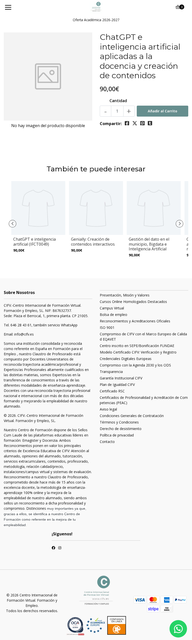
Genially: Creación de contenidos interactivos (93, 241)
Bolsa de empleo (113, 314)
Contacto (107, 441)
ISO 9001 (107, 327)
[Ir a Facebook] (53, 548)
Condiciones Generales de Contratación (132, 415)
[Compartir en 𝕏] (134, 123)
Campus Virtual (112, 308)
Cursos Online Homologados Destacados (133, 301)
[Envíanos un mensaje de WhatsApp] (178, 629)
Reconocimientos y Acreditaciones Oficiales (135, 321)
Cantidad (118, 100)
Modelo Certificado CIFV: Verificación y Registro (138, 352)
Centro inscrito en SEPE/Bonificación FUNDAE (137, 345)
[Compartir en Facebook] (127, 123)
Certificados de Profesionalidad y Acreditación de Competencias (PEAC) (144, 400)
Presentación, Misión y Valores (125, 295)
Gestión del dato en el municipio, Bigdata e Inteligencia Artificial (149, 243)
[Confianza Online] (76, 626)
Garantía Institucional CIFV (121, 378)
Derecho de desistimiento (121, 428)
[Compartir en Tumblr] (150, 123)
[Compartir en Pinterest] (142, 123)
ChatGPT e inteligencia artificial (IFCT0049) (34, 241)
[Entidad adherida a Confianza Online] (106, 625)
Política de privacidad (117, 435)
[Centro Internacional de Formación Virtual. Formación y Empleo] (96, 7)
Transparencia (111, 371)
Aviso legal (108, 409)
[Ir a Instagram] (59, 548)
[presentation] (12, 223)
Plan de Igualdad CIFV (117, 384)
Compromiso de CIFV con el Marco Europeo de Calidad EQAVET (143, 337)
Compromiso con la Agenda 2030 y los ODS (135, 365)
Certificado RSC (112, 391)
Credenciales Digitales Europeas (126, 358)
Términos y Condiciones (119, 422)
